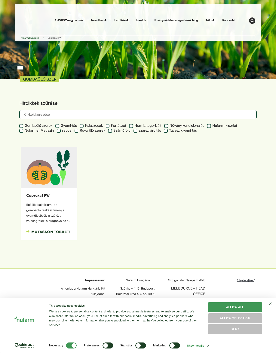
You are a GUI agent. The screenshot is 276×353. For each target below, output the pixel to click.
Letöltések (121, 20)
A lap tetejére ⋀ (246, 280)
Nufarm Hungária (30, 38)
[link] (29, 20)
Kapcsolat (228, 20)
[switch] (108, 345)
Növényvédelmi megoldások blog (176, 20)
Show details (195, 345)
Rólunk (210, 20)
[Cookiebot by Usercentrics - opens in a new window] (24, 345)
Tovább (252, 20)
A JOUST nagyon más (69, 20)
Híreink (141, 20)
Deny (235, 329)
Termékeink (99, 20)
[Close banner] (270, 307)
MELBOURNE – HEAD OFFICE (188, 291)
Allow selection (235, 318)
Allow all (235, 307)
